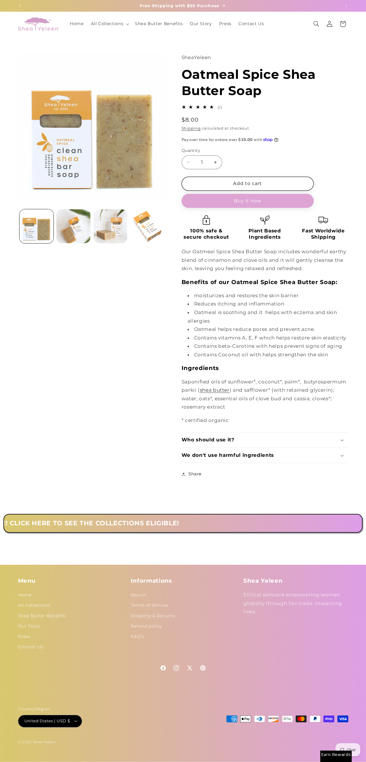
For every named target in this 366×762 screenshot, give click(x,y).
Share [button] (195, 473)
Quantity (191, 150)
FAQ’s (137, 636)
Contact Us (30, 647)
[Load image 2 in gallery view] (73, 226)
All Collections (34, 605)
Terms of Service (149, 605)
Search (138, 595)
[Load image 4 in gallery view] (147, 226)
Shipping (191, 128)
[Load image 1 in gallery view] (36, 226)
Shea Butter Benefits (42, 615)
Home (25, 595)
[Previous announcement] (19, 5)
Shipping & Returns (153, 615)
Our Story (29, 626)
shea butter (215, 390)
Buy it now (248, 201)
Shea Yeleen (44, 742)
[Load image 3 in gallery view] (111, 226)
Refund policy (146, 626)
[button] (109, 24)
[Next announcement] (346, 5)
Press (24, 636)
